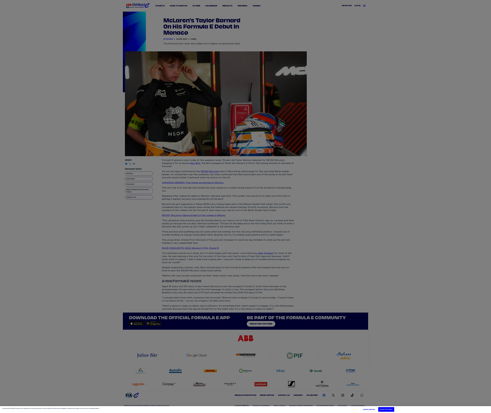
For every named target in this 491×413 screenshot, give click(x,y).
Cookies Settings (369, 409)
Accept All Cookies (386, 409)
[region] (245, 409)
